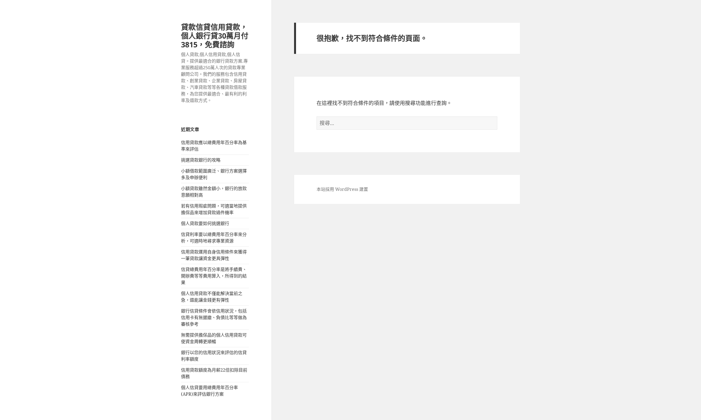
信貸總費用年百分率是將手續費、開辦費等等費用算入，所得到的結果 (214, 275)
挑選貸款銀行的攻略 (200, 160)
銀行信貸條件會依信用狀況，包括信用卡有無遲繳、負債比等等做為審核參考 (214, 317)
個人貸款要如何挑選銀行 (205, 223)
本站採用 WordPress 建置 (342, 189)
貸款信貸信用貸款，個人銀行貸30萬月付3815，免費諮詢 (214, 35)
